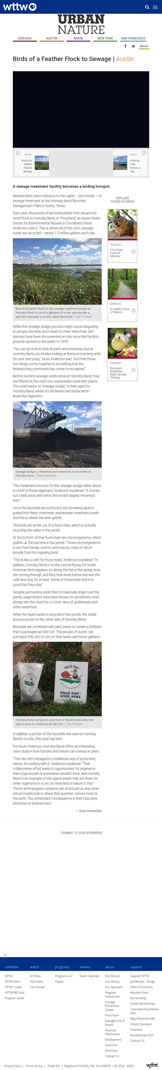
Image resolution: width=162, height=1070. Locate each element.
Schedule (12, 967)
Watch (34, 967)
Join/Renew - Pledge (142, 981)
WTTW (8, 976)
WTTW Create (13, 987)
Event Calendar (89, 976)
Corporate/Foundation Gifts (144, 1011)
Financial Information (112, 1032)
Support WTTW (139, 976)
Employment (113, 1039)
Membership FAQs (142, 1035)
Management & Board (115, 1023)
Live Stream (37, 987)
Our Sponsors (114, 987)
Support (136, 967)
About (109, 967)
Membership (138, 998)
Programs (62, 967)
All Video (35, 976)
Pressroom (112, 1015)
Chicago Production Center (112, 1006)
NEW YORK (105, 38)
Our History (112, 981)
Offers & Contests (141, 987)
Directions (111, 1050)
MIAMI (78, 38)
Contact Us (112, 1056)
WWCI (130, 1066)
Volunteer (111, 1045)
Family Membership (142, 1003)
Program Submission (112, 994)
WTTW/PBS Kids (14, 992)
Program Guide (14, 998)
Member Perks (139, 992)
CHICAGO (25, 38)
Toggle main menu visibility (157, 7)
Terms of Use (34, 1066)
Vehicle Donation (141, 1024)
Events (85, 967)
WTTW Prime (13, 981)
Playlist (59, 981)
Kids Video (36, 981)
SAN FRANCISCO (133, 38)
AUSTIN (51, 38)
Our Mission (112, 976)
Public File (54, 1066)
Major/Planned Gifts (142, 1018)
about (144, 46)
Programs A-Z (64, 976)
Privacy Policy (12, 1066)
